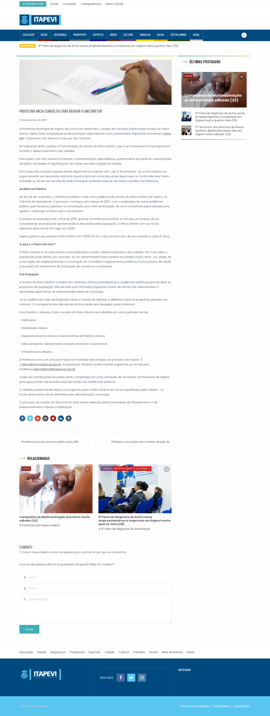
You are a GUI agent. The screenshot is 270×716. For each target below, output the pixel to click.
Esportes (98, 34)
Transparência (91, 4)
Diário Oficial (114, 4)
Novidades (27, 45)
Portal (54, 4)
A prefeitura (241, 706)
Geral (196, 34)
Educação (28, 34)
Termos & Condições (194, 706)
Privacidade (221, 706)
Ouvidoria (69, 4)
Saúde (44, 34)
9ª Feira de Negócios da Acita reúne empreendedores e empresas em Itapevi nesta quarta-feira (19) (108, 46)
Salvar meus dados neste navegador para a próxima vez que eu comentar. (75, 552)
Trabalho (145, 34)
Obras (113, 34)
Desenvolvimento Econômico (132, 468)
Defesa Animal (179, 34)
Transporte (80, 34)
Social (160, 34)
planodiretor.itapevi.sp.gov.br (41, 364)
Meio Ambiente (172, 652)
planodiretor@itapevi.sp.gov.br (54, 369)
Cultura (128, 34)
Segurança (60, 34)
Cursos (106, 468)
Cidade (109, 652)
